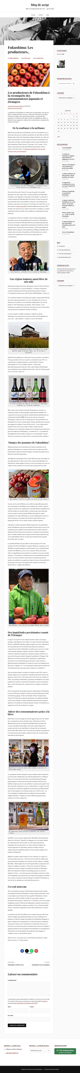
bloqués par (65, 1051)
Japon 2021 (40, 58)
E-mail (32, 1006)
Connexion (62, 246)
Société (10, 106)
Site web (10, 1015)
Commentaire (12, 980)
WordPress (38, 1069)
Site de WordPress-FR (65, 257)
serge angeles (14, 58)
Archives (40, 15)
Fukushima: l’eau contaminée (41, 965)
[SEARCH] (73, 83)
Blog (47, 15)
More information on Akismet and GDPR (25, 1003)
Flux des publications (64, 250)
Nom (9, 1006)
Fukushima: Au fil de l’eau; (16, 965)
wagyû (33, 898)
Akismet (44, 1001)
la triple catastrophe (20, 206)
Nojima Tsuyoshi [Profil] (15, 108)
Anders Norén (55, 1069)
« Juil (58, 136)
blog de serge (40, 5)
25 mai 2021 (26, 58)
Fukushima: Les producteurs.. (20, 49)
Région (22, 106)
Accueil (33, 15)
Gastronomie (16, 106)
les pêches (17, 696)
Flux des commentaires (65, 253)
